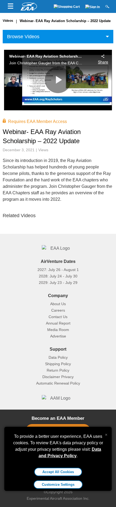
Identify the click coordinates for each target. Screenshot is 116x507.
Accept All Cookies (58, 472)
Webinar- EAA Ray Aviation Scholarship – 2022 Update (65, 21)
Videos (8, 21)
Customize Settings (58, 485)
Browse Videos (23, 36)
